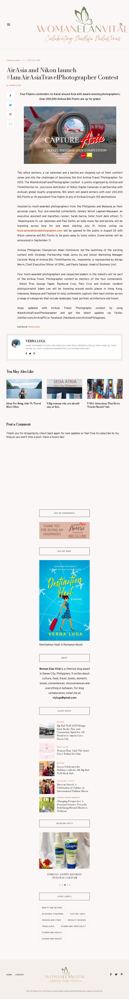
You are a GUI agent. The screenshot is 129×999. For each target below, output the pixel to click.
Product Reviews (77, 920)
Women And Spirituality (73, 926)
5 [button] (70, 885)
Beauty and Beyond (52, 908)
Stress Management (68, 797)
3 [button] (65, 885)
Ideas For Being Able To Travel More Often (23, 405)
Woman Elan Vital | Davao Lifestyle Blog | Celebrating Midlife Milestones (59, 991)
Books (60, 722)
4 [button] (67, 885)
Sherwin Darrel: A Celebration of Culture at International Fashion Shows (72, 788)
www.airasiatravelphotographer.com (39, 231)
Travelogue (13, 60)
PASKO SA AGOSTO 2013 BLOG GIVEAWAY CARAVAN (64, 876)
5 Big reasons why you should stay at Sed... (63, 405)
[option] (64, 856)
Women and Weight (52, 939)
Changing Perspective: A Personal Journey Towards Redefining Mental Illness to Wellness (72, 806)
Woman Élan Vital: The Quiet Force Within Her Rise (73, 752)
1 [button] (60, 885)
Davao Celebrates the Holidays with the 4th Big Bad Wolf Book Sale (73, 770)
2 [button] (62, 885)
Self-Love (63, 747)
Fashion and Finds (51, 920)
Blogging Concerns (52, 914)
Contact (19, 974)
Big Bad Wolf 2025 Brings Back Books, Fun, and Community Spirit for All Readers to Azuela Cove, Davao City (71, 732)
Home (9, 974)
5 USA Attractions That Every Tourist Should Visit (103, 405)
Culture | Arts (65, 781)
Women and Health (52, 933)
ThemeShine (98, 991)
